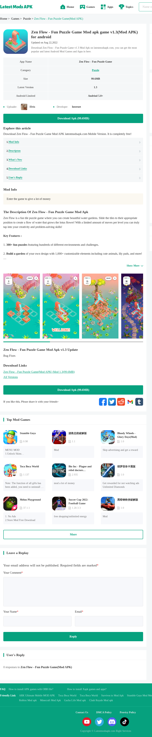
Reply (73, 636)
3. (14, 159)
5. (14, 177)
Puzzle (95, 70)
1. (12, 141)
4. (16, 168)
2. (13, 150)
